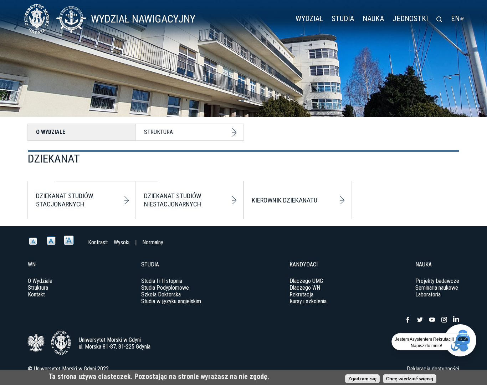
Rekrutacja (301, 294)
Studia (343, 18)
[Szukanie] (439, 20)
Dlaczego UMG (306, 281)
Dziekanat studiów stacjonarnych (64, 200)
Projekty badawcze (437, 281)
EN (457, 18)
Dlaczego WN (304, 287)
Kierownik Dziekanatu (284, 200)
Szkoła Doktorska (161, 294)
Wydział (309, 18)
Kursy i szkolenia (308, 301)
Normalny (152, 242)
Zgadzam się (362, 378)
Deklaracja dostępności (433, 368)
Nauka (373, 18)
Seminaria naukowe (436, 287)
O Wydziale (50, 132)
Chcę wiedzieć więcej (409, 378)
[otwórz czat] (460, 340)
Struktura (158, 132)
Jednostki (410, 18)
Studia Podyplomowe (165, 287)
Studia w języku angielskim (171, 301)
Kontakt (36, 294)
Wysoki (121, 242)
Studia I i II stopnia (161, 281)
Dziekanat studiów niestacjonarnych (172, 200)
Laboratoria (428, 294)
